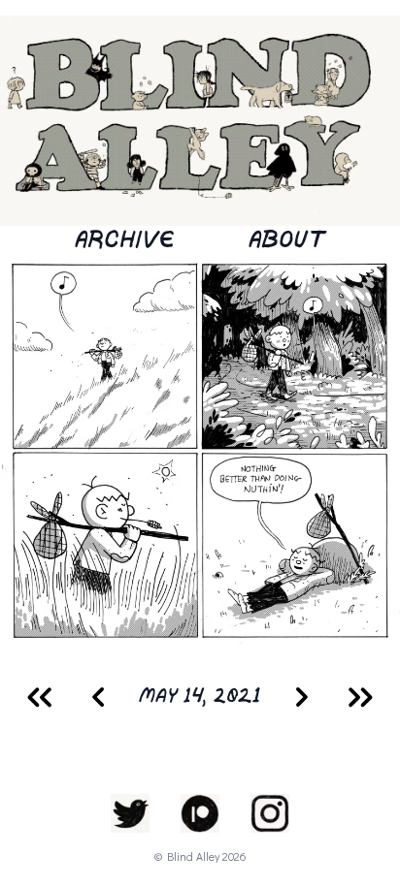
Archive (125, 241)
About (287, 241)
